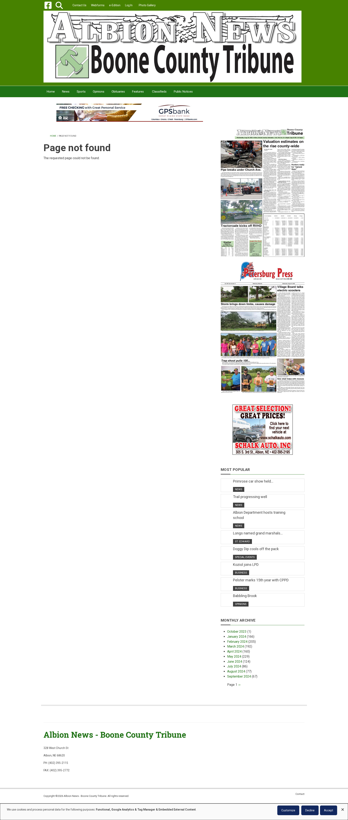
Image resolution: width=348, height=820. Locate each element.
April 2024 (234, 651)
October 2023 (236, 631)
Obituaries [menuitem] (118, 91)
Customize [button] (288, 810)
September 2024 (239, 676)
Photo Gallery (147, 5)
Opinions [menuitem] (98, 91)
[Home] (172, 46)
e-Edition (114, 5)
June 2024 (234, 661)
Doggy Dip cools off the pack (256, 549)
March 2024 (235, 646)
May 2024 (234, 656)
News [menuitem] (65, 91)
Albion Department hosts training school (259, 515)
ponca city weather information (262, 119)
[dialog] (174, 811)
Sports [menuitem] (81, 91)
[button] (59, 5)
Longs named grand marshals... (258, 533)
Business (241, 572)
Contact (299, 794)
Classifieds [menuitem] (159, 91)
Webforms (98, 5)
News (238, 489)
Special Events (245, 557)
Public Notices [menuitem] (183, 91)
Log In (129, 5)
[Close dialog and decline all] (343, 807)
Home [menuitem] (51, 91)
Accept (328, 810)
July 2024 (234, 666)
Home (53, 136)
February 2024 (237, 642)
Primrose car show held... (253, 481)
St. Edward (242, 541)
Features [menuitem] (138, 91)
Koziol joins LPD (246, 564)
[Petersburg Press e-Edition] (262, 325)
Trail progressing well (250, 497)
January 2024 (236, 636)
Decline (310, 810)
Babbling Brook (245, 596)
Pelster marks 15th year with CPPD (261, 580)
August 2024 (236, 671)
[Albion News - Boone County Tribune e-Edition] (262, 188)
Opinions (240, 603)
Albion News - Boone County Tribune (115, 734)
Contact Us (79, 5)
